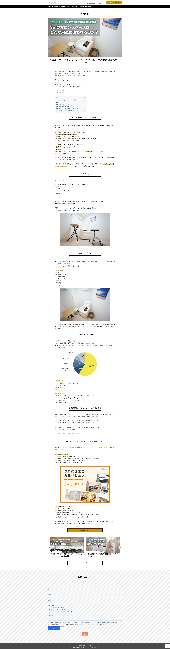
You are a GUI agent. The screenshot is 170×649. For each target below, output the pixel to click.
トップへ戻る (85, 562)
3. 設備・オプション (63, 104)
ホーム (49, 6)
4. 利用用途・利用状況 (63, 106)
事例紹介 (56, 6)
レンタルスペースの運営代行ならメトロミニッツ (71, 110)
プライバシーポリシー (93, 647)
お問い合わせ (86, 530)
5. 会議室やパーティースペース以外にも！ (69, 108)
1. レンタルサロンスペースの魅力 (67, 100)
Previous (49, 547)
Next (120, 547)
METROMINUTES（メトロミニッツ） (98, 447)
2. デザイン (60, 102)
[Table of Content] (84, 98)
